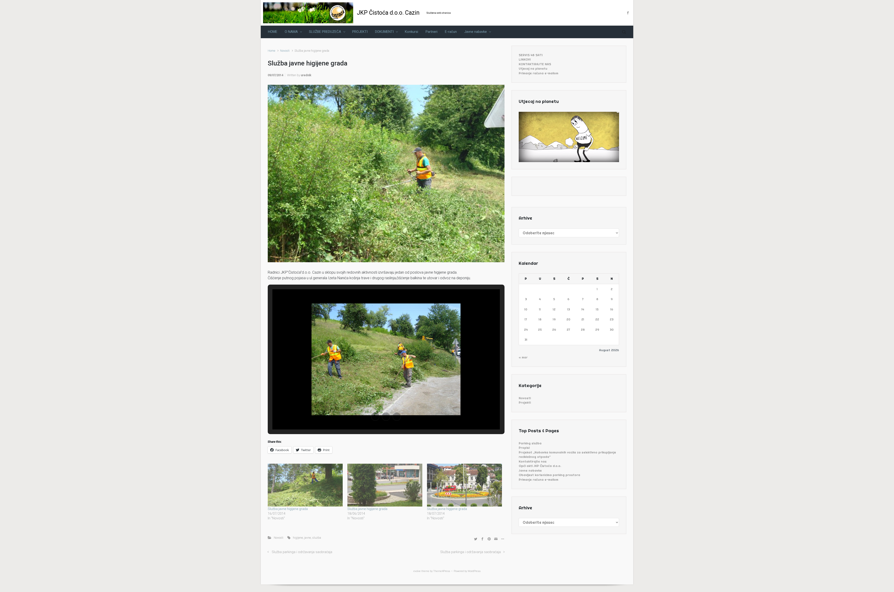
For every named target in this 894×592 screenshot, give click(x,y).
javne (307, 537)
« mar (523, 357)
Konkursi (411, 32)
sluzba (316, 537)
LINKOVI (525, 59)
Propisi (524, 447)
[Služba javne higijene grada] (305, 485)
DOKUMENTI (384, 32)
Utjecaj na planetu (533, 68)
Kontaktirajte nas (533, 461)
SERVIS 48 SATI (531, 55)
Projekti (525, 402)
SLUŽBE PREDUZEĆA (325, 32)
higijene (298, 537)
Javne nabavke (475, 32)
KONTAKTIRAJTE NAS (535, 64)
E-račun (451, 32)
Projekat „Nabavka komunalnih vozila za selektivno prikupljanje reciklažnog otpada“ (567, 454)
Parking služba (530, 443)
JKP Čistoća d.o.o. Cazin (388, 12)
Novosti (285, 50)
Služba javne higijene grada (288, 509)
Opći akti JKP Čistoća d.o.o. (540, 466)
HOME (272, 32)
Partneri (431, 32)
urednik (306, 75)
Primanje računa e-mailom (538, 73)
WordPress (474, 571)
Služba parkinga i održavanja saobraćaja (302, 552)
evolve (417, 571)
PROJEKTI (360, 32)
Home (271, 50)
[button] (375, 416)
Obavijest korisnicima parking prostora (549, 475)
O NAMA (291, 32)
